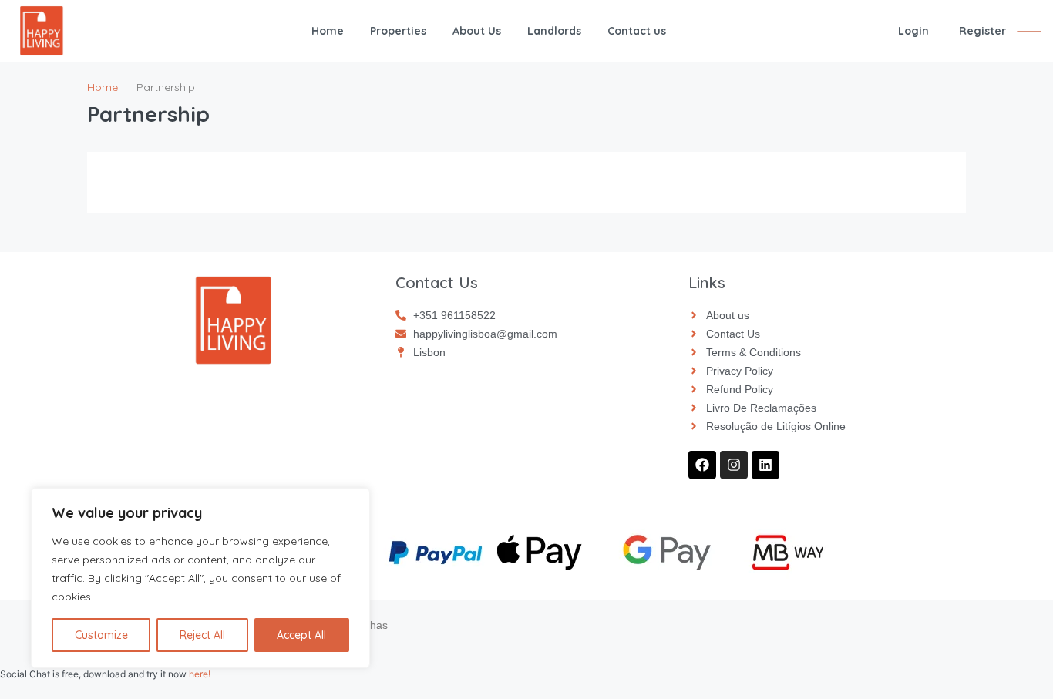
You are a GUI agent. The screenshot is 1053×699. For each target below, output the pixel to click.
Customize (101, 635)
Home (327, 31)
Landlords (554, 31)
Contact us (636, 31)
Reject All (202, 635)
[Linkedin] (765, 465)
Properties (398, 31)
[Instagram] (734, 465)
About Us (476, 31)
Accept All (301, 635)
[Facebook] (702, 465)
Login (913, 31)
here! (199, 674)
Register (982, 31)
